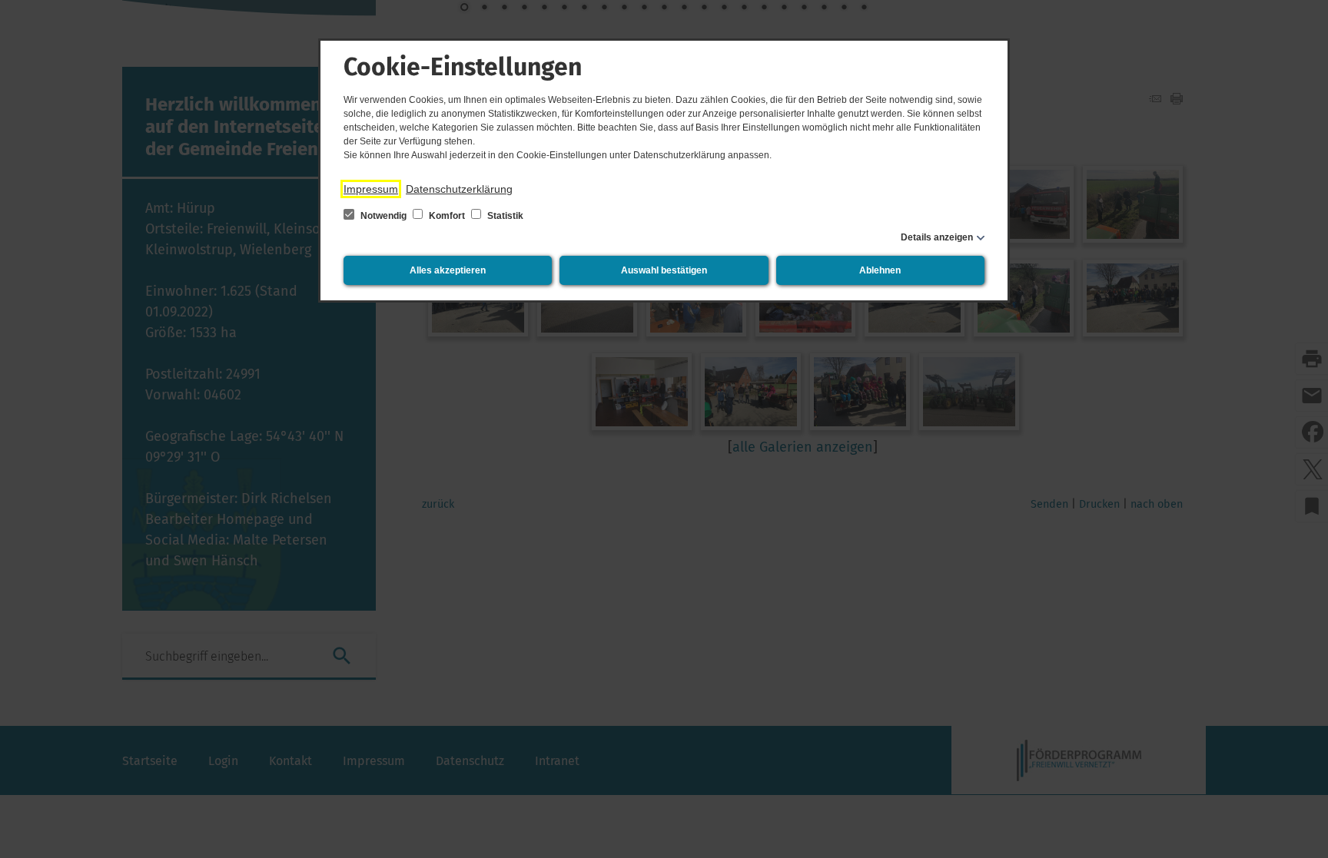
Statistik (504, 215)
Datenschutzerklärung (459, 189)
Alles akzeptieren (448, 270)
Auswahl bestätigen (664, 270)
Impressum (371, 189)
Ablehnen (880, 270)
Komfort (447, 215)
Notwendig (383, 215)
